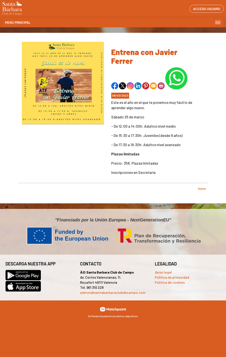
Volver (202, 188)
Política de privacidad (172, 277)
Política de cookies (170, 282)
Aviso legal (163, 272)
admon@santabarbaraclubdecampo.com (113, 292)
